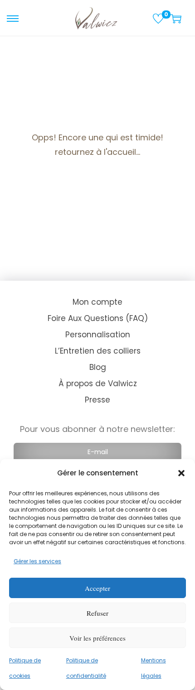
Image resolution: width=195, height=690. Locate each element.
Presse (97, 399)
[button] (181, 473)
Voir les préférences (97, 637)
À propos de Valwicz (97, 383)
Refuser (97, 613)
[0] (158, 18)
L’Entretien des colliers (98, 350)
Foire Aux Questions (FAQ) (98, 318)
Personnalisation (97, 334)
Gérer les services (37, 561)
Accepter (97, 588)
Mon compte (97, 302)
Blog (97, 367)
